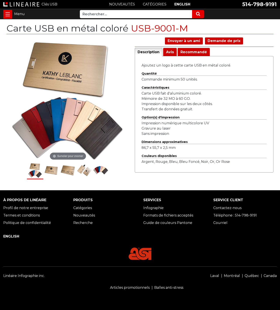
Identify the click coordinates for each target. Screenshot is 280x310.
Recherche (83, 223)
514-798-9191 (259, 4)
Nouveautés (84, 215)
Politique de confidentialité (27, 223)
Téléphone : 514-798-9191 (235, 215)
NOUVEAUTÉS (122, 4)
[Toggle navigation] (7, 14)
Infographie (153, 208)
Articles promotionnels (130, 287)
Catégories (82, 208)
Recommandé (193, 52)
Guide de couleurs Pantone (167, 223)
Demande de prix (224, 41)
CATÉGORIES (154, 4)
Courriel (220, 223)
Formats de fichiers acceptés (168, 215)
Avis (170, 52)
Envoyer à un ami (184, 41)
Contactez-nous (227, 208)
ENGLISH (182, 4)
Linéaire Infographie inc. (24, 276)
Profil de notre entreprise (25, 208)
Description (148, 52)
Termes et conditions (21, 215)
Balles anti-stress (168, 287)
